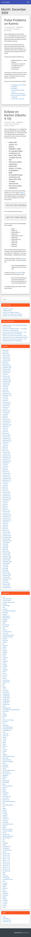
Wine (4, 890)
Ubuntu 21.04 (6, 867)
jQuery (4, 742)
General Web (6, 682)
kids (4, 747)
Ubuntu (10, 29)
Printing (5, 812)
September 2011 (7, 499)
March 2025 (6, 353)
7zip (4, 597)
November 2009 (7, 537)
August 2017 (6, 407)
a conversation (18, 272)
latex (4, 753)
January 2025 (6, 355)
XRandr (5, 898)
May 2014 (5, 447)
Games (4, 676)
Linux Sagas (5, 2)
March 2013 (6, 471)
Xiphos (4, 896)
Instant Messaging (8, 727)
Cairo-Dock (5, 626)
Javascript (5, 734)
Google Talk (6, 702)
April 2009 (5, 549)
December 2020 (7, 379)
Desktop (5, 642)
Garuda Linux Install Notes (11, 330)
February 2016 (6, 419)
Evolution (5, 657)
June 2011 (5, 504)
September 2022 (7, 367)
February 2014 (6, 452)
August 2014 (6, 442)
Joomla (5, 739)
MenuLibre (5, 758)
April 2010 (5, 528)
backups (5, 614)
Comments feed (7, 920)
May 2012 (5, 487)
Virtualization (6, 877)
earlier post (24, 258)
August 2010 (6, 521)
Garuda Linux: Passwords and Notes (12, 315)
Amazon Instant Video (8, 602)
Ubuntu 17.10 (6, 860)
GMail (4, 687)
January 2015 (6, 437)
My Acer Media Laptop (9, 770)
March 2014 (6, 450)
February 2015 (6, 435)
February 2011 (6, 511)
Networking (6, 782)
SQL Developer (6, 838)
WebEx (4, 886)
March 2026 (6, 350)
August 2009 (6, 542)
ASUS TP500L (6, 605)
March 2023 (6, 364)
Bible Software (6, 618)
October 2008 (6, 560)
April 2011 (5, 508)
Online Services (7, 796)
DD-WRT (5, 638)
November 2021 (7, 371)
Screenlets (5, 822)
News (4, 784)
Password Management (9, 801)
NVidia (4, 791)
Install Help (6, 725)
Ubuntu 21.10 (6, 869)
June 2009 (5, 546)
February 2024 (6, 359)
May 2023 (5, 362)
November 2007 (7, 575)
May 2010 (5, 527)
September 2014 (7, 440)
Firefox (4, 668)
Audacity (5, 609)
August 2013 (6, 463)
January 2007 (6, 586)
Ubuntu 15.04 (6, 855)
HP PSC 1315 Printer (8, 720)
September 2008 (7, 561)
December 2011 (7, 495)
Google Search (6, 701)
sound (7, 29)
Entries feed (6, 918)
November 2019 (7, 393)
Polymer (5, 810)
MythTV (5, 777)
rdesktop (5, 813)
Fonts (4, 673)
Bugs (4, 623)
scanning (5, 820)
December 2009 (7, 535)
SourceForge (6, 834)
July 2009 (5, 544)
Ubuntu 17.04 (6, 858)
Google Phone (6, 697)
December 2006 (7, 587)
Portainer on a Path (8, 309)
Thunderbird (6, 848)
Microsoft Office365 (8, 761)
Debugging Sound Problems (18, 85)
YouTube (5, 902)
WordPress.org (7, 921)
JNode (4, 737)
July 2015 (5, 428)
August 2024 (6, 357)
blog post (22, 192)
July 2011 (5, 502)
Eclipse (7, 124)
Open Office (6, 798)
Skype (4, 827)
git (3, 685)
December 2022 (7, 365)
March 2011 (6, 509)
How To (5, 716)
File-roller (5, 666)
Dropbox (5, 650)
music (4, 768)
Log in (4, 916)
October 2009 (6, 539)
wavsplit (5, 883)
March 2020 (6, 391)
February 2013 (6, 473)
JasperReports (7, 730)
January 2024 (6, 360)
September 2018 (7, 395)
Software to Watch (8, 829)
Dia (3, 644)
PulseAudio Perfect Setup (18, 93)
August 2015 (6, 426)
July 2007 (5, 580)
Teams (4, 845)
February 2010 (6, 532)
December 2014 (7, 438)
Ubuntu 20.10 (6, 865)
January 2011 (6, 513)
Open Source (6, 799)
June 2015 (5, 430)
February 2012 (6, 492)
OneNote (5, 794)
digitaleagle (20, 27)
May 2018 (5, 400)
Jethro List (5, 735)
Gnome (4, 689)
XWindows (5, 900)
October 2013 (6, 459)
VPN (4, 881)
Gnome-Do (5, 690)
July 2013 (5, 464)
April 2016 (5, 417)
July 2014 (5, 443)
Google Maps (6, 695)
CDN (4, 628)
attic (4, 607)
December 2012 (7, 476)
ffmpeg (4, 664)
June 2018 (5, 398)
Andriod (5, 604)
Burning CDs (6, 624)
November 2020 (7, 381)
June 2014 (5, 445)
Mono (4, 763)
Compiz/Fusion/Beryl (8, 635)
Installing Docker (7, 310)
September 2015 (7, 424)
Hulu (4, 723)
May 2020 (5, 390)
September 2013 (7, 461)
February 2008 (6, 573)
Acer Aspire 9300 (7, 598)
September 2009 (7, 540)
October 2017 (6, 405)
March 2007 (6, 582)
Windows (5, 888)
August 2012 (6, 482)
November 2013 (7, 457)
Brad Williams (25, 932)
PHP (4, 806)
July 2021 (5, 374)
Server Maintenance (8, 824)
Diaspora (5, 645)
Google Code (6, 694)
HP (3, 718)
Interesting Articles (8, 728)
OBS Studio (6, 793)
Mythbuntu (6, 775)
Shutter (5, 825)
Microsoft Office (7, 760)
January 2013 (6, 475)
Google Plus (6, 699)
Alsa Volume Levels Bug (17, 98)
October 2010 (6, 518)
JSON (4, 744)
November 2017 (7, 404)
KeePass (5, 746)
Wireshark (5, 893)
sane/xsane (6, 819)
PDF (4, 803)
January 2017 (6, 412)
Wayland (5, 884)
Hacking (5, 715)
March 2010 (6, 530)
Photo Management (8, 805)
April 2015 (5, 431)
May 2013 (5, 468)
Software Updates (7, 831)
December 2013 (7, 456)
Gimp (4, 683)
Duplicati (5, 652)
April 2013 (5, 469)
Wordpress (5, 895)
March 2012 (6, 490)
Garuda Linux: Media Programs (11, 312)
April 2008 (5, 570)
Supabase (5, 843)
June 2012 (5, 485)
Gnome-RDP (6, 692)
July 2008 (5, 565)
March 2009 (6, 551)
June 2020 (5, 388)
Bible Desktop (6, 616)
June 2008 (5, 566)
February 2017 (6, 411)
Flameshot (5, 669)
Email (4, 656)
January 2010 (6, 534)
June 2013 (5, 466)
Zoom (4, 907)
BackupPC (5, 612)
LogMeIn (5, 754)
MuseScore (6, 767)
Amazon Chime (7, 600)
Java (11, 124)
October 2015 (6, 423)
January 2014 (6, 454)
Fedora (4, 663)
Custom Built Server (8, 637)
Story (4, 841)
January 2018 (6, 402)
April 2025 (5, 352)
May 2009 (5, 547)
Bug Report (14, 86)
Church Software (7, 631)
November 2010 (7, 516)
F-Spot (4, 659)
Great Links (6, 711)
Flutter (4, 671)
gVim (4, 713)
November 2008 (7, 558)
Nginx (4, 789)
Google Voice (6, 704)
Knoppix (5, 749)
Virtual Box (5, 876)
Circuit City (5, 633)
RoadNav (5, 817)
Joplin (4, 741)
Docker (4, 647)
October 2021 (6, 372)
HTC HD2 (5, 721)
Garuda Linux (6, 680)
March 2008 (6, 572)
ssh (3, 839)
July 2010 (5, 523)
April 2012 (5, 489)
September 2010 (7, 520)
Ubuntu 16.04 (6, 857)
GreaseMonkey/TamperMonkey (11, 709)
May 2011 (5, 506)
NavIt (4, 779)
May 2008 (5, 568)
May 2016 (5, 416)
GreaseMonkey (7, 708)
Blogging (5, 619)
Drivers (4, 649)
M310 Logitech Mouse (8, 756)
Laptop (4, 751)
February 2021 (6, 376)
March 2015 (6, 433)
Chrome (5, 630)
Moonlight (5, 765)
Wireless (5, 891)
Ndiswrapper (6, 780)
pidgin (4, 808)
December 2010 (7, 515)
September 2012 (7, 480)
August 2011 (6, 501)
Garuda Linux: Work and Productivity (12, 314)
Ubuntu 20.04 (6, 864)
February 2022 (6, 369)
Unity (4, 872)
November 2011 (7, 497)
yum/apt (5, 903)
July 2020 (5, 386)
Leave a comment (10, 125)
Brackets (5, 621)
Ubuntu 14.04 (6, 853)
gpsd (4, 706)
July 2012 (5, 483)
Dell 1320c (5, 640)
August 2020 (6, 385)
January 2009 (6, 554)
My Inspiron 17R (7, 773)
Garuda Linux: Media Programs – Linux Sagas (15, 328)
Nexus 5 (5, 787)
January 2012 (6, 494)
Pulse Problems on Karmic (15, 21)
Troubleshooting (7, 850)
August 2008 (6, 563)
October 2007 (6, 577)
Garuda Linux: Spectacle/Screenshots (18, 337)
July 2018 (5, 397)
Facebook (5, 661)
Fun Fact (5, 675)
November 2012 (7, 478)
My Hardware (6, 772)
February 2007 (6, 584)
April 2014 (5, 449)
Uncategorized (16, 29)
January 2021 (6, 378)
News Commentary (8, 786)
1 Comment (8, 30)
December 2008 (7, 556)
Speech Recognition (8, 836)
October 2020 (6, 383)
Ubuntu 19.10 (6, 862)
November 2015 (7, 421)
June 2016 (5, 414)
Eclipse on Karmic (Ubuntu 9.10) (15, 115)
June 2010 (5, 525)
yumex (4, 905)
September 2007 (7, 579)
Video (4, 874)
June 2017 (5, 409)
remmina (5, 815)
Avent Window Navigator (9, 611)
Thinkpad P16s (7, 846)
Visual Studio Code (8, 879)
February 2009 (6, 553)
